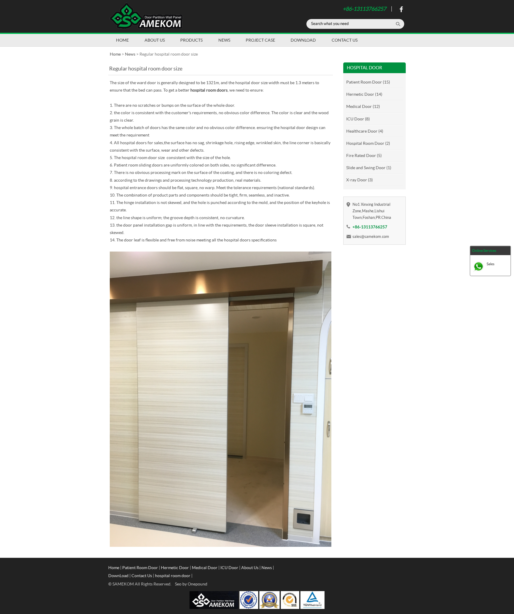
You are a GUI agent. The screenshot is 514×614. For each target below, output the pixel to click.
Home (122, 40)
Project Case (260, 40)
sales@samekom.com (370, 236)
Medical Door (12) (363, 106)
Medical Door (204, 567)
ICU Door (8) (358, 119)
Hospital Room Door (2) (368, 143)
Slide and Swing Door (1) (368, 167)
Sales (490, 264)
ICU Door (229, 567)
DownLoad (303, 40)
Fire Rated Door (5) (364, 155)
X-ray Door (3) (359, 180)
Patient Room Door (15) (368, 82)
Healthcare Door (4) (364, 131)
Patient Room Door (140, 567)
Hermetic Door (175, 567)
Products (191, 40)
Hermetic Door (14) (364, 94)
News (224, 40)
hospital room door (172, 575)
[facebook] (400, 11)
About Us (155, 40)
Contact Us (345, 40)
